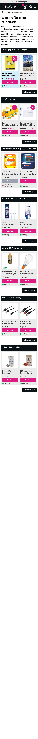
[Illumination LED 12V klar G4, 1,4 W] (10, 261)
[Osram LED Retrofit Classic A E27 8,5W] (28, 261)
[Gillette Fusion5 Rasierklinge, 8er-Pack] (10, 161)
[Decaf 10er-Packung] (10, 360)
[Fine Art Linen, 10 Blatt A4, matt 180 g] (28, 63)
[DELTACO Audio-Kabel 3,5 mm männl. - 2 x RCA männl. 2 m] (10, 311)
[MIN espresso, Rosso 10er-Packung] (28, 360)
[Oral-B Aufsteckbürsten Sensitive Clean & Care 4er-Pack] (10, 211)
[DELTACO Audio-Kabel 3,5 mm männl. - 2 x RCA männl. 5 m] (28, 311)
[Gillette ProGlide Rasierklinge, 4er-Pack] (28, 161)
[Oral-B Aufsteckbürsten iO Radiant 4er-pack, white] (28, 211)
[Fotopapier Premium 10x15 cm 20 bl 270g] (10, 63)
